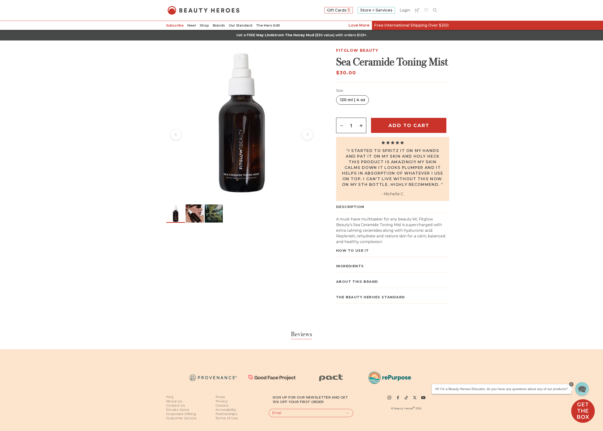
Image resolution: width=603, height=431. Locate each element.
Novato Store (177, 409)
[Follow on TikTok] (406, 397)
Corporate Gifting (181, 414)
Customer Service (181, 418)
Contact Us (175, 405)
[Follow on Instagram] (389, 397)
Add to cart (408, 125)
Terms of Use (227, 418)
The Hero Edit (268, 25)
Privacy (222, 401)
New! (191, 25)
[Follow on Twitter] (414, 397)
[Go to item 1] (175, 213)
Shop (204, 25)
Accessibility (226, 409)
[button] (582, 389)
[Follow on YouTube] (423, 397)
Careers (222, 405)
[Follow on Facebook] (397, 397)
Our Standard (240, 25)
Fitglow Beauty (357, 50)
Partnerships (226, 414)
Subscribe (174, 25)
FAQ (170, 397)
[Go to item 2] (194, 213)
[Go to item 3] (213, 213)
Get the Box (583, 410)
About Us (174, 401)
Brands (219, 25)
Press (220, 397)
